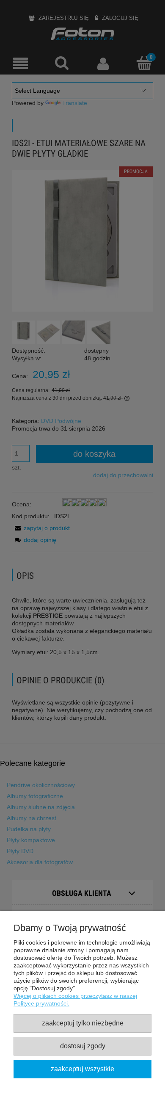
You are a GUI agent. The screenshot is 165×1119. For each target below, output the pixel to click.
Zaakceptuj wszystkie (82, 1068)
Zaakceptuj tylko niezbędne (83, 1023)
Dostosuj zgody (82, 1046)
